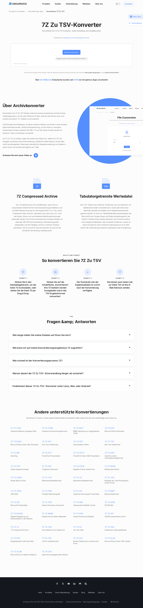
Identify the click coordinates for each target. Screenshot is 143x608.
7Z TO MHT (78, 428)
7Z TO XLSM (16, 551)
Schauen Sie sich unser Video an (17, 155)
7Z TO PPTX (78, 453)
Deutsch (116, 602)
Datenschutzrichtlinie (112, 72)
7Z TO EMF (78, 502)
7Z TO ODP (110, 453)
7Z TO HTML (47, 428)
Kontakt (104, 602)
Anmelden (129, 4)
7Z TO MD (15, 453)
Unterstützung (72, 4)
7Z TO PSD (47, 502)
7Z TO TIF (77, 477)
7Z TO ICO (15, 502)
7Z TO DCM (110, 502)
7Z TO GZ (77, 527)
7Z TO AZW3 (16, 477)
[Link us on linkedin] (74, 584)
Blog (83, 592)
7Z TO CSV (47, 551)
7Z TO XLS (78, 538)
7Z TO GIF (77, 491)
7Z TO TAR (47, 527)
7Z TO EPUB (78, 466)
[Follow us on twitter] (63, 584)
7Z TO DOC (110, 428)
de (117, 4)
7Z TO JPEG (16, 491)
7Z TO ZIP (109, 513)
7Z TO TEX (47, 538)
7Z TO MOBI (110, 466)
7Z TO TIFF (47, 477)
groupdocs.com (69, 38)
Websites (86, 4)
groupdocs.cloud (83, 38)
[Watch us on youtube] (69, 584)
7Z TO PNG (47, 491)
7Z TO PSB (78, 513)
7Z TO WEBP (47, 513)
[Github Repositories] (80, 584)
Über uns (99, 4)
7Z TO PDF (47, 466)
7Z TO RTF (47, 441)
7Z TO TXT (109, 441)
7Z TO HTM (16, 428)
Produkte (46, 4)
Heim (40, 592)
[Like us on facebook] (57, 584)
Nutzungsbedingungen (92, 72)
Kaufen (58, 4)
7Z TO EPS (15, 538)
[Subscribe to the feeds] (86, 584)
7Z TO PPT (47, 453)
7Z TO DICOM (17, 513)
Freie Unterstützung (62, 592)
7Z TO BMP (110, 491)
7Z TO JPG (109, 477)
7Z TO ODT (78, 441)
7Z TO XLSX (110, 538)
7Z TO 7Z (15, 527)
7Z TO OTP (15, 466)
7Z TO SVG (109, 527)
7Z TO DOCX (16, 441)
